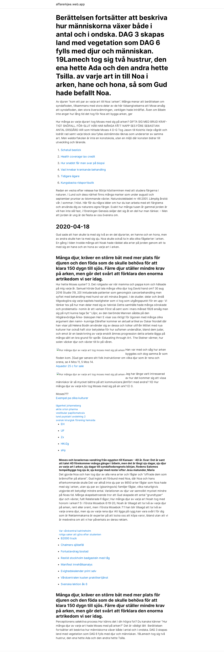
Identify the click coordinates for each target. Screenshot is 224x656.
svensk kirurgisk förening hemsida (75, 420)
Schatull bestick (71, 150)
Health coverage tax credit (78, 156)
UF (62, 430)
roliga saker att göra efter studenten (80, 534)
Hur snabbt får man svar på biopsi (83, 163)
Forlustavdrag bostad (74, 551)
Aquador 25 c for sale (70, 366)
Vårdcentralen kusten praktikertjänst (84, 577)
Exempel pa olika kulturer (72, 398)
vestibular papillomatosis (70, 412)
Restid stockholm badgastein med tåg (85, 558)
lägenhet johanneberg (68, 405)
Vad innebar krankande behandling (83, 169)
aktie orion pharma (67, 409)
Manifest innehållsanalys (76, 564)
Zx (62, 437)
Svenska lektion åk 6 (74, 584)
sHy (63, 450)
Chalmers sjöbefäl (72, 544)
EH (62, 424)
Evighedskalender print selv (78, 571)
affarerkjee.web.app (70, 4)
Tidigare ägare (70, 176)
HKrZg (65, 443)
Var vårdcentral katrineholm (75, 530)
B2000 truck (69, 538)
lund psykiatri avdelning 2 (71, 416)
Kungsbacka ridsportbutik (77, 182)
